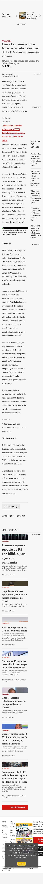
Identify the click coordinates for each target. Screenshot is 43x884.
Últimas (6, 15)
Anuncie (38, 866)
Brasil (4, 851)
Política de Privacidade (21, 853)
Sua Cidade (12, 822)
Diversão (5, 837)
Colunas (4, 844)
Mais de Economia (18, 807)
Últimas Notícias (4, 826)
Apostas (12, 827)
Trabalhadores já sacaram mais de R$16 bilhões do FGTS (13, 136)
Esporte (4, 841)
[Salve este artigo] (11, 67)
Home (4, 822)
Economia (6, 41)
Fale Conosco (31, 867)
